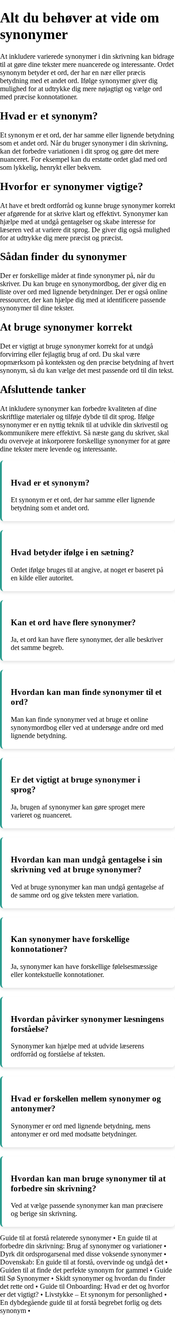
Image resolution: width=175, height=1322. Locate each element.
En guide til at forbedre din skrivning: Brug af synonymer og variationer (81, 1242)
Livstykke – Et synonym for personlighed (103, 1294)
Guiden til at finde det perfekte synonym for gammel (74, 1270)
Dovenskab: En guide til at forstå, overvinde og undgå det (81, 1262)
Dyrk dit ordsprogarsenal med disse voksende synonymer (81, 1254)
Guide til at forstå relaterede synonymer (55, 1238)
